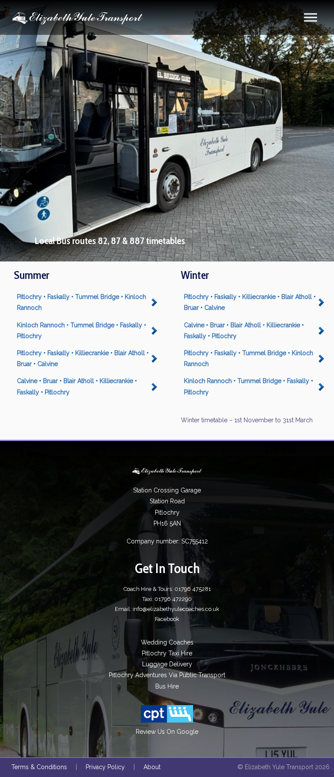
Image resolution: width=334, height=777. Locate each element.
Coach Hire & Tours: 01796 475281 (167, 589)
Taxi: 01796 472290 (167, 599)
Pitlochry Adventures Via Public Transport (167, 675)
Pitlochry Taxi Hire (167, 653)
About (152, 766)
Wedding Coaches (167, 642)
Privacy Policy (105, 766)
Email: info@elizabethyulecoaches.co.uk (167, 609)
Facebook (167, 619)
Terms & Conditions (39, 766)
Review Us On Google (167, 731)
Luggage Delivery (167, 664)
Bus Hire (167, 686)
